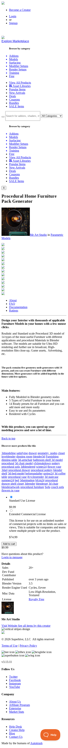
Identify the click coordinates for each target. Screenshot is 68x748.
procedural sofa (11, 466)
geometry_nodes (47, 453)
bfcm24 (39, 480)
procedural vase (17, 476)
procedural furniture (32, 487)
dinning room (24, 456)
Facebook (15, 680)
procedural (8, 463)
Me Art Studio (38, 234)
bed (17, 480)
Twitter (13, 676)
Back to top (8, 438)
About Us (15, 701)
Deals (12, 96)
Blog (12, 733)
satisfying (22, 453)
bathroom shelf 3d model (48, 459)
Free (11, 76)
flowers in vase (10, 490)
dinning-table (9, 459)
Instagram (15, 683)
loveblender (8, 456)
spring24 (48, 473)
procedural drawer (19, 470)
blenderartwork (11, 487)
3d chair (53, 483)
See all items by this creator (34, 625)
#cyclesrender (35, 476)
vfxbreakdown (42, 463)
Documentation (18, 307)
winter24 (41, 466)
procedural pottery (42, 470)
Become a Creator (20, 9)
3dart (5, 470)
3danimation (27, 480)
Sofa (47, 487)
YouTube (14, 686)
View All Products (20, 82)
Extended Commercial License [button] (27, 514)
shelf (4, 473)
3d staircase (51, 476)
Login (12, 16)
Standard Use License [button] (22, 500)
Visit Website (10, 625)
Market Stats (16, 711)
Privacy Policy (28, 645)
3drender (30, 483)
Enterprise (15, 708)
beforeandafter (33, 473)
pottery (56, 463)
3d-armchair (25, 459)
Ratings (13, 310)
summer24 (8, 480)
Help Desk (15, 726)
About (13, 300)
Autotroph (36, 743)
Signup (13, 23)
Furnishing (52, 456)
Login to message (12, 557)
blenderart (42, 483)
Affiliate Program (19, 705)
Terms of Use (10, 645)
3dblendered (28, 466)
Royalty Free (36, 599)
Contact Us (15, 736)
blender (57, 470)
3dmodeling (9, 453)
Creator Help (17, 730)
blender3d (39, 456)
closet (61, 453)
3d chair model (24, 463)
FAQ (12, 303)
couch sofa (57, 487)
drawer (33, 453)
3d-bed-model (16, 473)
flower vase (54, 466)
